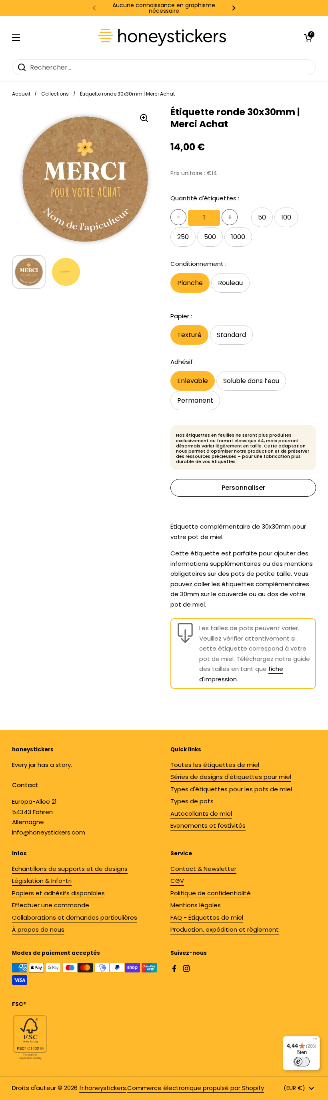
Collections (55, 93)
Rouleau (230, 282)
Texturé (189, 334)
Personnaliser (243, 487)
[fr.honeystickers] (162, 37)
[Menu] (315, 1041)
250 (183, 237)
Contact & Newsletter (203, 868)
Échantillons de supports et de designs (70, 868)
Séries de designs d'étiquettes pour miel (230, 777)
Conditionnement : (198, 264)
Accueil (21, 93)
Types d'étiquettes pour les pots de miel (231, 789)
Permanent (195, 400)
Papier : (181, 316)
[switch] (302, 1061)
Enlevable (192, 380)
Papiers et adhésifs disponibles (58, 893)
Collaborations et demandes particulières (74, 917)
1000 (238, 237)
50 (262, 217)
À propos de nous (38, 929)
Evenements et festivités (208, 825)
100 (286, 217)
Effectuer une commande (50, 905)
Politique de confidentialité (210, 893)
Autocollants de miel (201, 813)
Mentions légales (195, 905)
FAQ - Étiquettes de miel (206, 917)
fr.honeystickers (102, 1088)
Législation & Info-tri (42, 880)
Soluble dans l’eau (251, 380)
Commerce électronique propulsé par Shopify (195, 1088)
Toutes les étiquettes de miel (214, 765)
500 (210, 237)
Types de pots (192, 801)
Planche (190, 282)
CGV (177, 880)
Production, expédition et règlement (224, 929)
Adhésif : (183, 361)
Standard (231, 334)
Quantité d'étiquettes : (204, 198)
